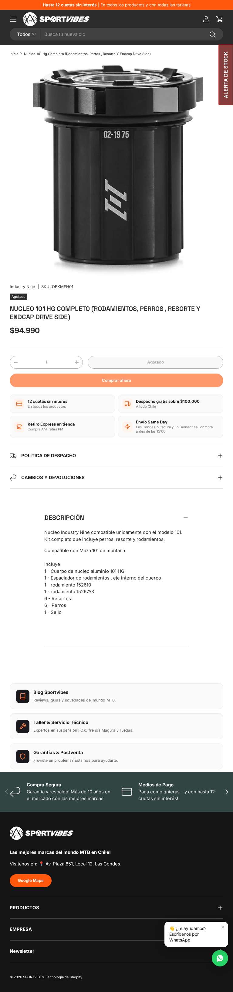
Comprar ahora (116, 380)
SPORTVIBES (33, 977)
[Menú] (13, 19)
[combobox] (116, 34)
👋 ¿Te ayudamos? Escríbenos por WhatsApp (187, 934)
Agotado (155, 362)
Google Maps (30, 880)
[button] (219, 19)
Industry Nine (22, 286)
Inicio (14, 54)
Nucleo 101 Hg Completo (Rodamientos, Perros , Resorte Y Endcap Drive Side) (87, 54)
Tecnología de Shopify (64, 977)
